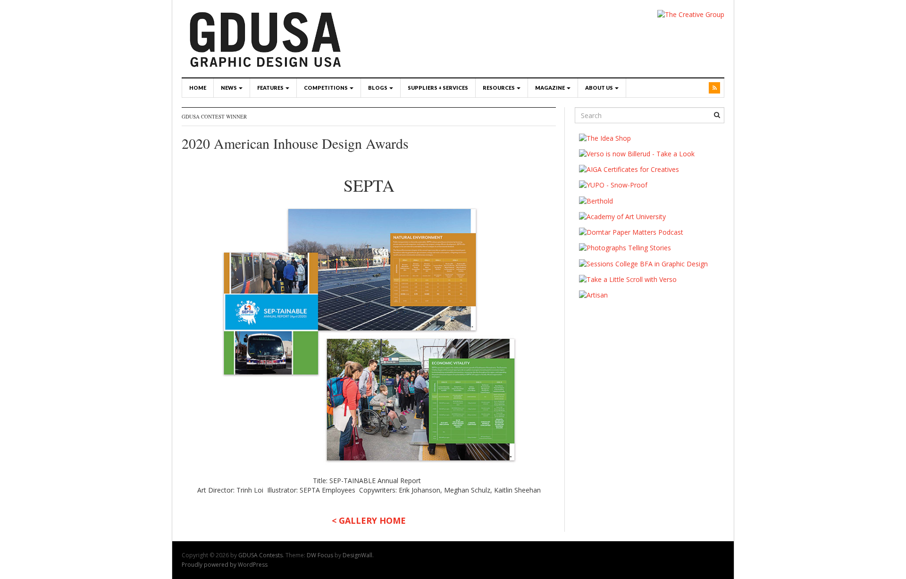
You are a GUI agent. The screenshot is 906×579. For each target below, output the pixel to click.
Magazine (550, 88)
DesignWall (357, 555)
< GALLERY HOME (369, 520)
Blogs (378, 88)
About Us (599, 88)
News (229, 88)
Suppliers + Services (438, 88)
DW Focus (320, 555)
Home (197, 88)
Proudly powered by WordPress (225, 565)
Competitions (326, 88)
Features (271, 88)
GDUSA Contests (260, 555)
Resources (499, 88)
